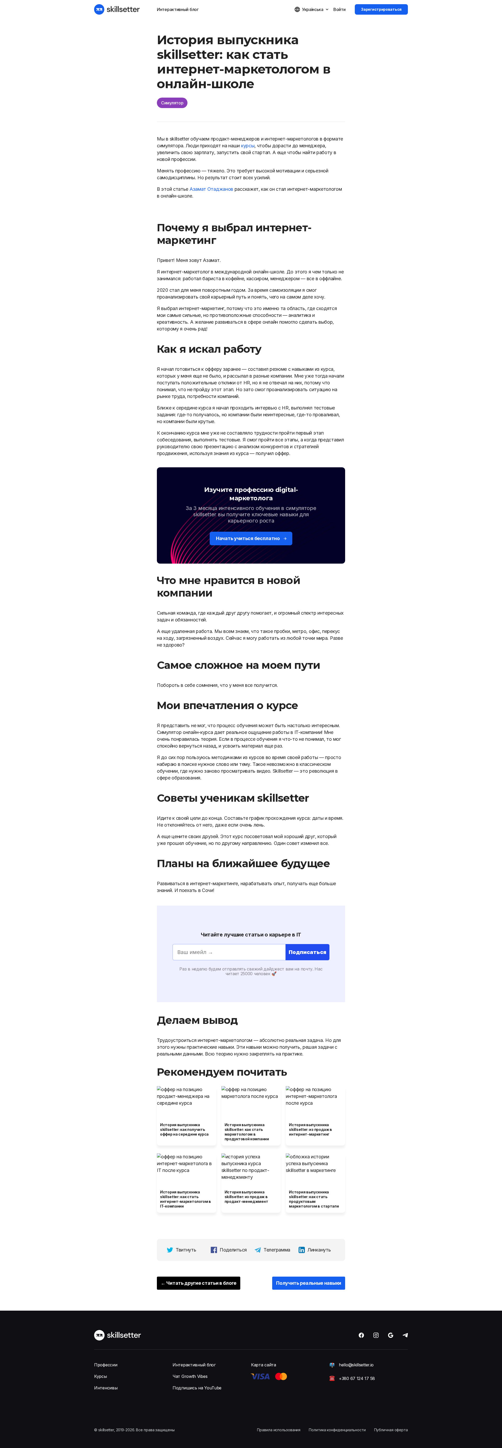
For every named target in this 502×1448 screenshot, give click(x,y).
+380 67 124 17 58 (357, 1378)
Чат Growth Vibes (190, 1376)
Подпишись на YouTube (197, 1387)
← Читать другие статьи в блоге (198, 1283)
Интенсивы (105, 1387)
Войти (339, 9)
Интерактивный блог (178, 9)
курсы (248, 145)
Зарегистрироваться (381, 9)
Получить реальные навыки (308, 1283)
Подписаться (307, 952)
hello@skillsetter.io (356, 1364)
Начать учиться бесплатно (248, 538)
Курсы (100, 1376)
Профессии (105, 1364)
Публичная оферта (391, 1430)
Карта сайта (263, 1364)
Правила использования (278, 1430)
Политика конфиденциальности (337, 1430)
